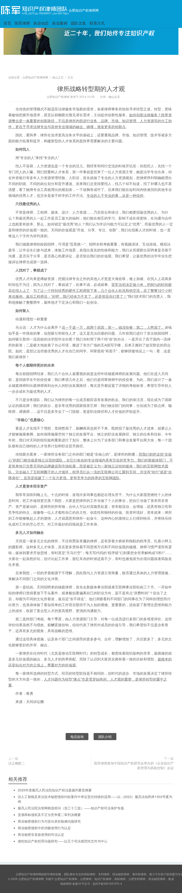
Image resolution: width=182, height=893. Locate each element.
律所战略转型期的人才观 (91, 88)
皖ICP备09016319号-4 (107, 883)
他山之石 (58, 77)
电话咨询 (77, 736)
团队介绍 (105, 736)
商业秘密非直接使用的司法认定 (41, 834)
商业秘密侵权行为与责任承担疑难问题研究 (49, 821)
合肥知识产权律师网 (84, 10)
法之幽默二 (16, 763)
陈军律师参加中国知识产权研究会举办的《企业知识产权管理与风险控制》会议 (134, 765)
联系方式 (97, 23)
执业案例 (59, 23)
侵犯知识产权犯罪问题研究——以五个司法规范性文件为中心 (62, 841)
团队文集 (78, 23)
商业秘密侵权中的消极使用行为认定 (44, 827)
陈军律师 (22, 23)
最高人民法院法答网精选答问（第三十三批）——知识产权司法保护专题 (71, 808)
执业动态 (41, 23)
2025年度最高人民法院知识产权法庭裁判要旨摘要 (55, 790)
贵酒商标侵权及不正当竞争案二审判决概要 (49, 814)
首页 (7, 23)
